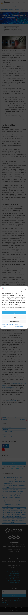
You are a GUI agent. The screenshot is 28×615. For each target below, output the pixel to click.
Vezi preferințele (14, 321)
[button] (25, 289)
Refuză (14, 317)
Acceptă (14, 312)
